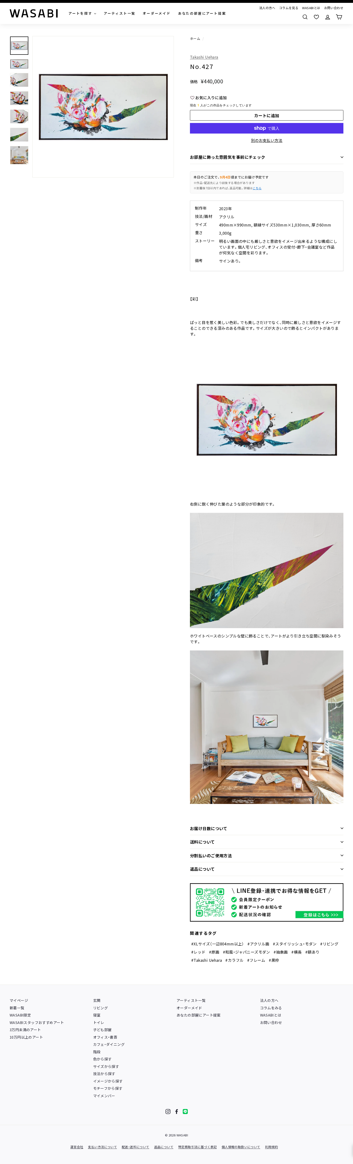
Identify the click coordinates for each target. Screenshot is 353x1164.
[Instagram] (167, 1111)
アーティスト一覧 (191, 1000)
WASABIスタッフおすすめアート (37, 1022)
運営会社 (76, 1147)
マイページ (19, 1000)
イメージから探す (108, 1081)
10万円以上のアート (26, 1037)
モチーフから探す (107, 1088)
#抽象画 (281, 952)
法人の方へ (267, 8)
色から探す (102, 1058)
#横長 (296, 952)
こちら (257, 188)
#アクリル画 (258, 944)
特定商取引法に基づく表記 (197, 1147)
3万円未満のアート (25, 1029)
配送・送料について (135, 1147)
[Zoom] (103, 106)
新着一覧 (17, 1007)
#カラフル (234, 960)
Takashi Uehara (204, 57)
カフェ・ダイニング (109, 1044)
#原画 (214, 952)
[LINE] (185, 1111)
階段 (97, 1051)
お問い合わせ (333, 8)
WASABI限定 (20, 1014)
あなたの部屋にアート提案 (198, 1014)
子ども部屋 (102, 1029)
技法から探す (104, 1073)
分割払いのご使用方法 (211, 855)
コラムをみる (271, 1007)
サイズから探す (106, 1066)
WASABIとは (311, 8)
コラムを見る (288, 8)
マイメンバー (104, 1095)
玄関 (97, 1000)
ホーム (195, 38)
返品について (202, 869)
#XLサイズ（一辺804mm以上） (217, 944)
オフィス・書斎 (105, 1037)
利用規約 (271, 1147)
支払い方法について (102, 1147)
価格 (194, 81)
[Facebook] (176, 1111)
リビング (100, 1007)
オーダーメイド (189, 1007)
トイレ (98, 1022)
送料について (202, 842)
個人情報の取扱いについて (241, 1147)
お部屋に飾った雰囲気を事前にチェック (227, 157)
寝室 (97, 1014)
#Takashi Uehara (206, 960)
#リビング (329, 944)
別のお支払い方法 (266, 140)
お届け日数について (208, 828)
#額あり (312, 952)
